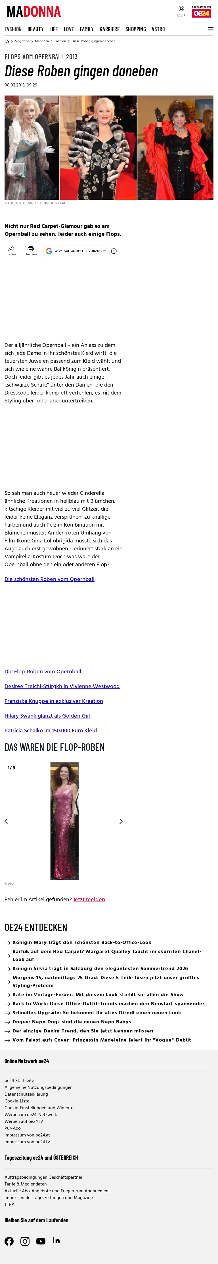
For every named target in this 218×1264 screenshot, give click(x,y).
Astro (158, 29)
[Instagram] (25, 1241)
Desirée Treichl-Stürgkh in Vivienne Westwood (62, 686)
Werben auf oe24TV (24, 1121)
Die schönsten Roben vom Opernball (50, 579)
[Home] (7, 41)
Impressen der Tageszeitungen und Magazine (49, 1198)
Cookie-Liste (17, 1101)
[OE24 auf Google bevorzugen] (113, 251)
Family (87, 29)
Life (53, 29)
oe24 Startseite (19, 1081)
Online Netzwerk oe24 (27, 1060)
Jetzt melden (89, 900)
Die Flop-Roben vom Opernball (43, 671)
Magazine (22, 41)
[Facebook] (9, 1241)
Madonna (42, 41)
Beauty (36, 29)
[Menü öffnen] (210, 29)
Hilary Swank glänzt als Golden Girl (48, 716)
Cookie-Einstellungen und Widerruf (39, 1108)
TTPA (9, 1204)
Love (69, 29)
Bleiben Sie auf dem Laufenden (36, 1220)
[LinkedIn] (56, 1241)
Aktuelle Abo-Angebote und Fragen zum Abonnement (57, 1191)
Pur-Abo (13, 1128)
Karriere (110, 29)
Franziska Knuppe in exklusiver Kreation (54, 701)
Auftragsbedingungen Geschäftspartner (43, 1177)
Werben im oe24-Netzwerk (31, 1115)
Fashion (13, 29)
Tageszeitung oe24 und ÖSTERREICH (41, 1157)
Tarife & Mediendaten (26, 1184)
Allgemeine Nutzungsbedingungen (39, 1087)
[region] (64, 824)
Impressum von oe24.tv (27, 1142)
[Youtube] (40, 1241)
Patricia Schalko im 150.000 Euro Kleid (51, 730)
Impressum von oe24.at (27, 1135)
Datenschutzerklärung (26, 1094)
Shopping (135, 29)
